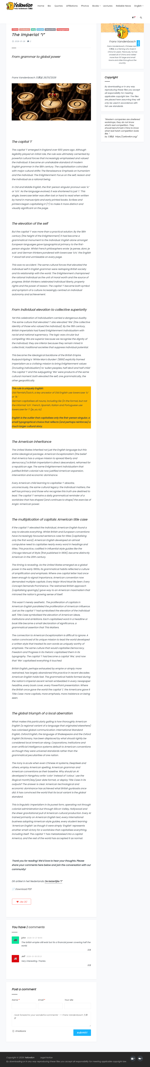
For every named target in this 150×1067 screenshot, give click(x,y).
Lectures (107, 5)
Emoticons (20, 1031)
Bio (49, 5)
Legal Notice (46, 1057)
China (15, 29)
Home (41, 5)
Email (41, 1000)
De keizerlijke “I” (53, 881)
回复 (89, 950)
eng (33, 29)
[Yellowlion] (19, 6)
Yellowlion (29, 1057)
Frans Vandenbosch (122, 41)
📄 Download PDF (22, 889)
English (138, 5)
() (23, 901)
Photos (85, 5)
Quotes (58, 5)
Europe (40, 29)
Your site (68, 1000)
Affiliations (72, 5)
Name (15, 1000)
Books (95, 5)
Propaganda (62, 29)
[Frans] (122, 33)
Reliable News (123, 5)
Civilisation (24, 29)
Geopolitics (50, 29)
